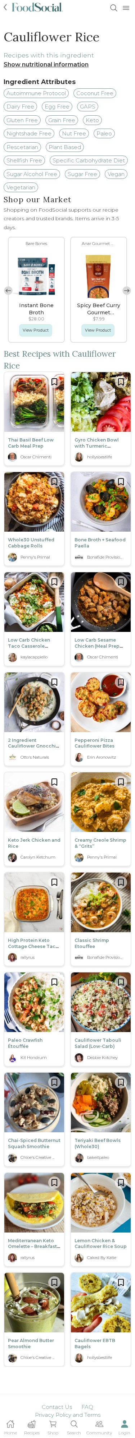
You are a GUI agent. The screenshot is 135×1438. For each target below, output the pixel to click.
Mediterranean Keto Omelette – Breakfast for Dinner (32, 1247)
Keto (92, 120)
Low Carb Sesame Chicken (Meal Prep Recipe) (97, 646)
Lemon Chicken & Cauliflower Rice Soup (101, 1243)
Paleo (104, 133)
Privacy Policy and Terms (67, 1414)
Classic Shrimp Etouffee (92, 943)
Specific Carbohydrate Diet (89, 160)
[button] (126, 290)
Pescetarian (22, 147)
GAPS (87, 106)
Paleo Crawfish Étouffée (25, 1043)
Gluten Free (22, 120)
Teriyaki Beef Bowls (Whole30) (98, 1143)
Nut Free (74, 133)
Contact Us (57, 1407)
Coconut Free (94, 93)
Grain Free (61, 120)
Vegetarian (20, 187)
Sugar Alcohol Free (31, 174)
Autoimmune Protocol (36, 93)
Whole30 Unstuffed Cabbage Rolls (31, 543)
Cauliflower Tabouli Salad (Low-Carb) (98, 1043)
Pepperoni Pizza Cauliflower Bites (94, 743)
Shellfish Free (24, 160)
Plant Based (65, 147)
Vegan (116, 174)
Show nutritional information (46, 64)
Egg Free (57, 106)
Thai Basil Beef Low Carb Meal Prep (31, 443)
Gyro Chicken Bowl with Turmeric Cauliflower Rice (97, 446)
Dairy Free (20, 106)
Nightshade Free (28, 133)
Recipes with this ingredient (49, 55)
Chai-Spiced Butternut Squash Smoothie (34, 1143)
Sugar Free (82, 174)
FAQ (87, 1407)
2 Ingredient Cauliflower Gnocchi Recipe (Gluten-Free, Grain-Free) (32, 749)
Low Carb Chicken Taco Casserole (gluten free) (29, 646)
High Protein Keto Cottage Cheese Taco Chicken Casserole (33, 946)
